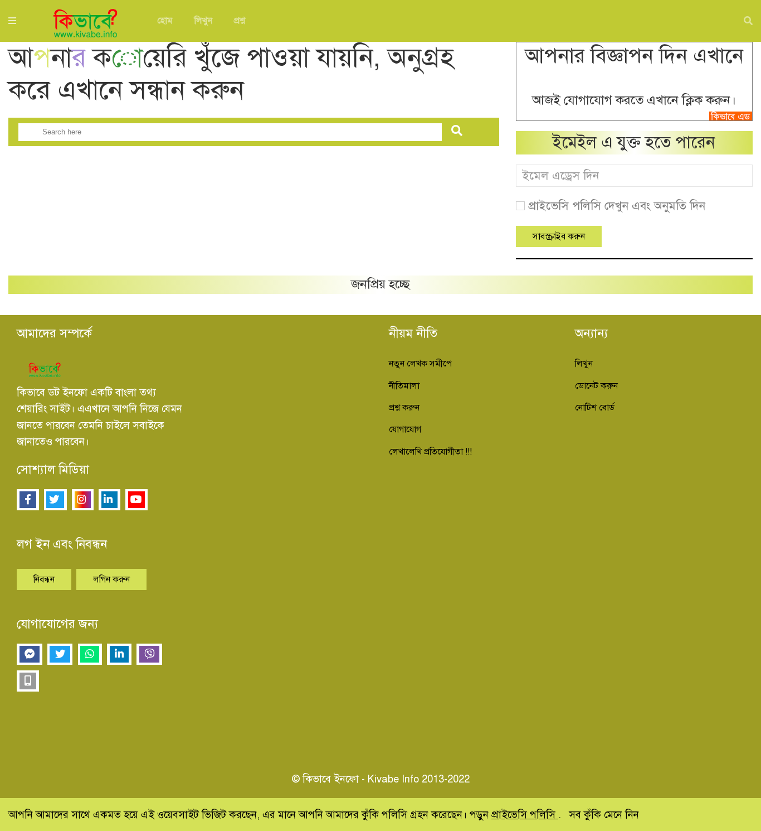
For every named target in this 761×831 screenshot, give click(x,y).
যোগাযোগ (405, 429)
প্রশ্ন (239, 20)
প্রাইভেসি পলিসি (524, 814)
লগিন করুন (111, 579)
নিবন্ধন (44, 579)
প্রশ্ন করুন (404, 407)
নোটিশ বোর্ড (594, 407)
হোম (165, 20)
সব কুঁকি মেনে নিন (604, 814)
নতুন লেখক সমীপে (420, 363)
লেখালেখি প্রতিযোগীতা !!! (430, 451)
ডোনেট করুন (596, 386)
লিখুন (203, 20)
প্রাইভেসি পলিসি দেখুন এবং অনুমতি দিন (616, 206)
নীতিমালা (404, 386)
